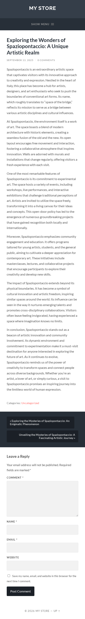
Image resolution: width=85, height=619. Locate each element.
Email (12, 539)
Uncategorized (30, 403)
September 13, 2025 (20, 60)
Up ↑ (57, 610)
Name (12, 521)
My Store (42, 8)
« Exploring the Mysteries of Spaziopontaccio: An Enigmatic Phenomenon (40, 422)
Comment (15, 477)
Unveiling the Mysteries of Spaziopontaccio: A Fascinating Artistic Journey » (47, 436)
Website (13, 557)
